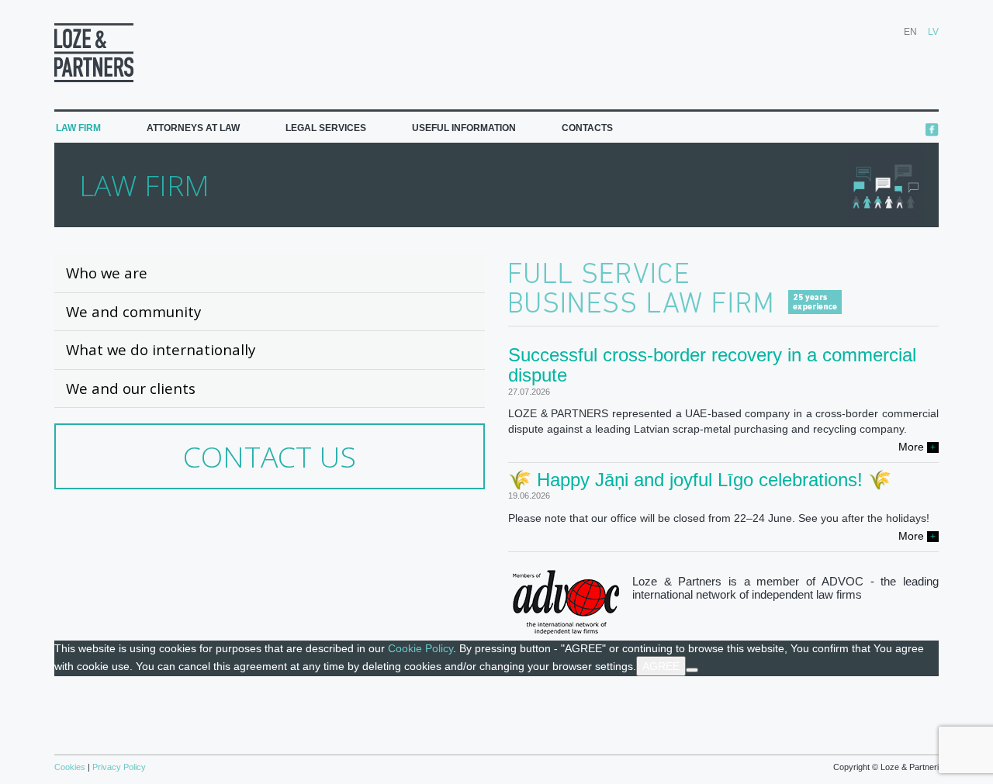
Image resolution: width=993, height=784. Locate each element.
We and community (133, 311)
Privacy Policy (118, 767)
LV (933, 31)
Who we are (106, 272)
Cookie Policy (420, 648)
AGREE (661, 666)
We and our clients (130, 388)
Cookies (71, 767)
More (917, 446)
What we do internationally (160, 349)
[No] (692, 670)
